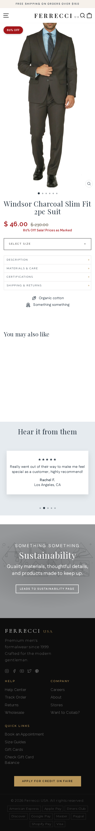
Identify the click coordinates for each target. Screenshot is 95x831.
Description (17, 259)
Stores (57, 705)
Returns (12, 705)
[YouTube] (22, 671)
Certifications (20, 276)
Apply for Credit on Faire (47, 781)
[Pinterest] (37, 671)
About (56, 697)
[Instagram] (7, 671)
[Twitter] (29, 671)
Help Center (16, 689)
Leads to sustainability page (47, 589)
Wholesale (14, 712)
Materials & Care (22, 268)
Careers (58, 689)
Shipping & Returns (24, 285)
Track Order (16, 697)
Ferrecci (29, 631)
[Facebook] (14, 671)
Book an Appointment (24, 734)
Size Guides (15, 742)
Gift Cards (14, 749)
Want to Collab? (65, 712)
